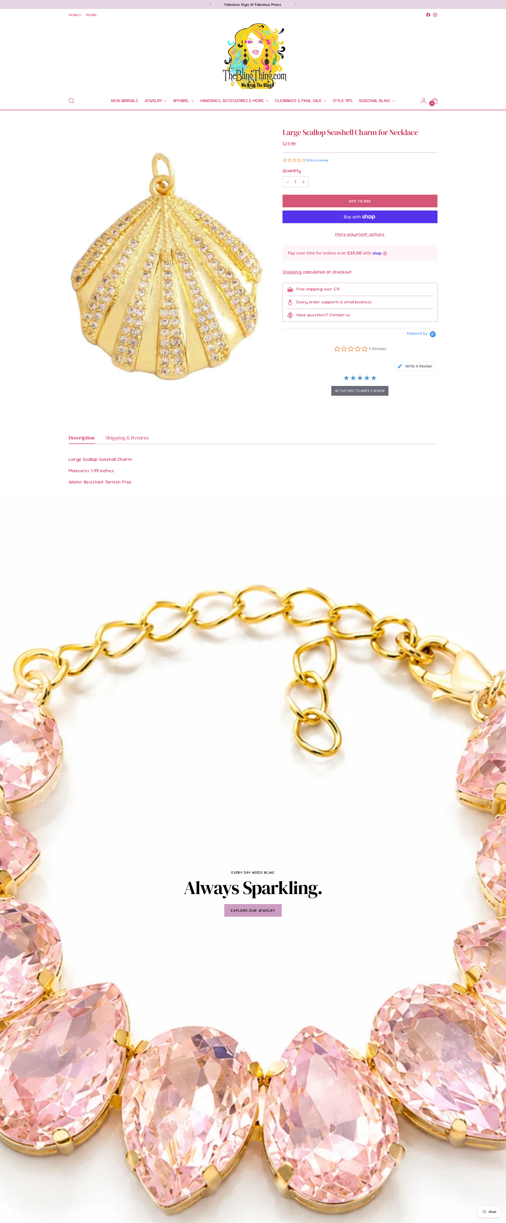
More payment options (360, 234)
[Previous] (210, 4)
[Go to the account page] (423, 100)
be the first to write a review (360, 391)
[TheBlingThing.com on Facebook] (428, 14)
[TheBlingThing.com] (253, 55)
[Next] (295, 4)
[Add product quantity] (303, 181)
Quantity (292, 171)
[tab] (415, 366)
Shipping (292, 272)
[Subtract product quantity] (287, 181)
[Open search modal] (71, 100)
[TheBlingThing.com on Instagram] (435, 14)
